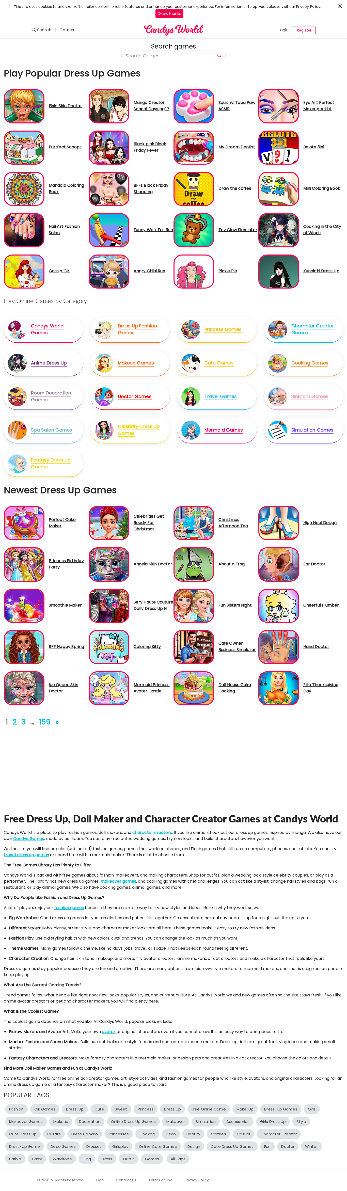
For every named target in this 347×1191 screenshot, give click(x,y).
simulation (206, 1121)
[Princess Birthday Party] (24, 564)
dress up (172, 1109)
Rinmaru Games (309, 396)
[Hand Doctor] (278, 647)
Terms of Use (160, 1180)
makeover (175, 1121)
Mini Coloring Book (321, 188)
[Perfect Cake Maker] (24, 523)
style (301, 1121)
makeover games (118, 881)
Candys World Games (47, 329)
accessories (237, 1121)
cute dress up (23, 1134)
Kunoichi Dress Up (321, 271)
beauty (193, 1134)
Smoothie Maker (65, 605)
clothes (218, 1134)
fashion (16, 1109)
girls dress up (273, 1121)
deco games (63, 1146)
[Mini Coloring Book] (278, 189)
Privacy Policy (197, 1180)
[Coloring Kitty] (109, 647)
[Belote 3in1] (278, 147)
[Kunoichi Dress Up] (278, 271)
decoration (89, 1121)
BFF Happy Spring (66, 646)
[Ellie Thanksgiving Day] (278, 688)
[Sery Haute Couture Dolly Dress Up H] (109, 605)
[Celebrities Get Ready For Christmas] (109, 523)
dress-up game (24, 1146)
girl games (44, 1109)
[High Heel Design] (278, 523)
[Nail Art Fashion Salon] (24, 230)
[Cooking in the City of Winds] (278, 230)
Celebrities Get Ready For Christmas (149, 522)
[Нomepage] (173, 30)
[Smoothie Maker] (24, 605)
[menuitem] (43, 30)
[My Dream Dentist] (194, 147)
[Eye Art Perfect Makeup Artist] (278, 106)
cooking (147, 1134)
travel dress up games (26, 855)
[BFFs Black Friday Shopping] (109, 189)
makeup (60, 1121)
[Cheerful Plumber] (278, 605)
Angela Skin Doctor (153, 564)
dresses (94, 1146)
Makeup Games (136, 363)
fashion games (69, 908)
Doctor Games (135, 396)
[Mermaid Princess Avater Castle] (109, 688)
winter (311, 1146)
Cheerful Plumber (321, 605)
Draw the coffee (235, 188)
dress (107, 1159)
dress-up (75, 1109)
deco (171, 1134)
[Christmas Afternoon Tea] (194, 523)
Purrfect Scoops (65, 147)
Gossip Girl (59, 271)
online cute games (158, 1146)
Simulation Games (312, 430)
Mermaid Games (223, 430)
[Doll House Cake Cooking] (194, 688)
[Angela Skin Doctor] (109, 564)
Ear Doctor (314, 564)
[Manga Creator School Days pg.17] (109, 106)
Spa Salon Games (51, 430)
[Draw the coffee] (194, 189)
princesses (118, 1134)
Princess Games (223, 329)
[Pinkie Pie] (194, 271)
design (193, 1146)
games (152, 1159)
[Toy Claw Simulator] (194, 230)
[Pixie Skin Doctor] (24, 106)
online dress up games (133, 1121)
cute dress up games (232, 1146)
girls (312, 1109)
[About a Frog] (194, 564)
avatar (109, 1032)
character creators (152, 832)
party (37, 1159)
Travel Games (220, 396)
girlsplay (120, 1146)
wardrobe (62, 1159)
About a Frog (231, 564)
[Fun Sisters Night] (194, 605)
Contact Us (126, 1180)
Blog (100, 1180)
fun (267, 1146)
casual (243, 1134)
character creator (279, 1134)
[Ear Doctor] (278, 564)
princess (145, 1109)
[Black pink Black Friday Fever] (109, 147)
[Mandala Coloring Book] (24, 189)
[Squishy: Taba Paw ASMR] (194, 106)
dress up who (84, 1134)
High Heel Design (320, 523)
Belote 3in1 (313, 147)
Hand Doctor (316, 646)
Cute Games (219, 363)
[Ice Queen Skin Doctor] (24, 688)
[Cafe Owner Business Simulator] (194, 647)
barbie (15, 1159)
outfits (54, 1134)
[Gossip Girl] (24, 271)
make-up (245, 1109)
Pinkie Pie (227, 271)
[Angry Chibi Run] (109, 271)
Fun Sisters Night (235, 605)
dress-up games (280, 1109)
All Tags (178, 1159)
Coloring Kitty (147, 646)
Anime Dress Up (49, 363)
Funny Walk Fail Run (153, 230)
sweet (121, 1109)
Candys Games (28, 838)
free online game (209, 1109)
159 (45, 722)
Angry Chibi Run (149, 271)
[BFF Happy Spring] (24, 647)
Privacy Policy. (308, 6)
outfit (128, 1159)
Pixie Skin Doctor (65, 106)
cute (99, 1109)
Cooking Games (309, 363)
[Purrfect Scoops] (24, 147)
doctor (287, 1146)
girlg (87, 1159)
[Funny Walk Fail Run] (109, 230)
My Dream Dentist (236, 147)
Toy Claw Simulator (237, 230)
